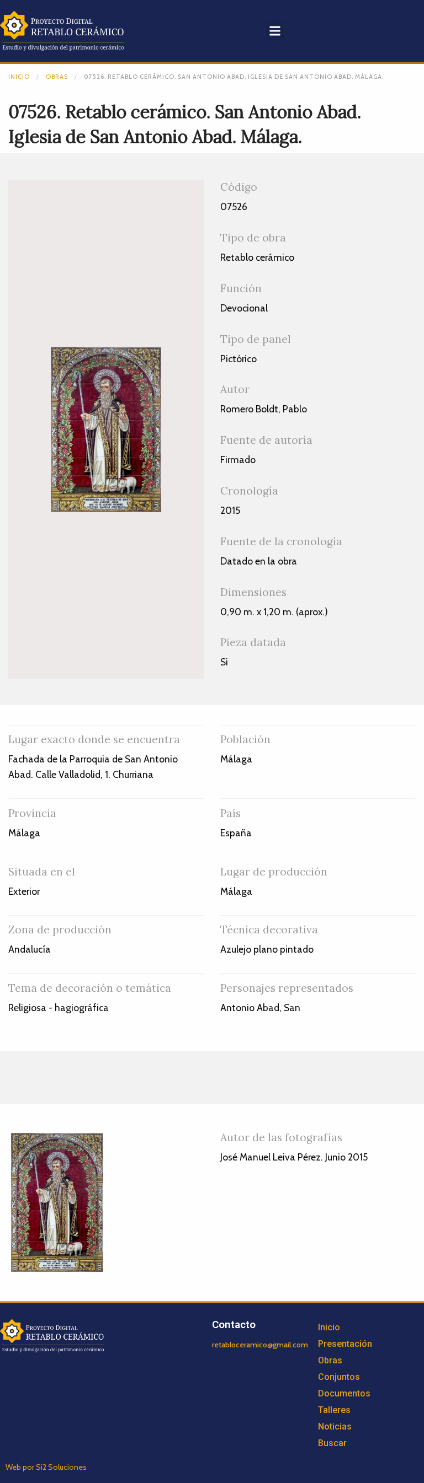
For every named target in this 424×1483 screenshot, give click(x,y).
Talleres (334, 1410)
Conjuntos (339, 1377)
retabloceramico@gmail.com (260, 1345)
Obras (57, 76)
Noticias (335, 1426)
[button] (275, 31)
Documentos (344, 1393)
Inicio (19, 76)
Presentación (345, 1344)
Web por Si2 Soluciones (46, 1467)
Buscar (332, 1443)
